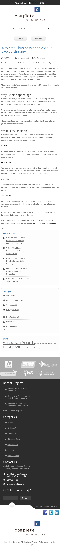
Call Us (20, 38)
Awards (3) (10, 296)
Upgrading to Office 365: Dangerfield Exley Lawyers (18, 404)
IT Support (12, 347)
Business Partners (14, 428)
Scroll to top (12, 505)
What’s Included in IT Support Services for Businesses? (17, 280)
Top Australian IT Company (31, 348)
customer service (41, 343)
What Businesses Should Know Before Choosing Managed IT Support (15, 240)
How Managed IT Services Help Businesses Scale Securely (16, 261)
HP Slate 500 (52, 343)
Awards (10, 423)
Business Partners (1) (14, 300)
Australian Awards (19, 342)
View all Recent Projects (12, 411)
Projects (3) (10, 322)
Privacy (35, 542)
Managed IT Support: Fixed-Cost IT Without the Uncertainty (16, 271)
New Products (13, 445)
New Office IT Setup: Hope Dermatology (17, 389)
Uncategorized (23, 58)
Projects (11, 450)
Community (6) (11, 305)
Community (12, 434)
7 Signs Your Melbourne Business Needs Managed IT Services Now (17, 251)
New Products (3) (12, 317)
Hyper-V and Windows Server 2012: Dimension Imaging (19, 397)
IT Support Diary (12, 310)
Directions (38, 38)
